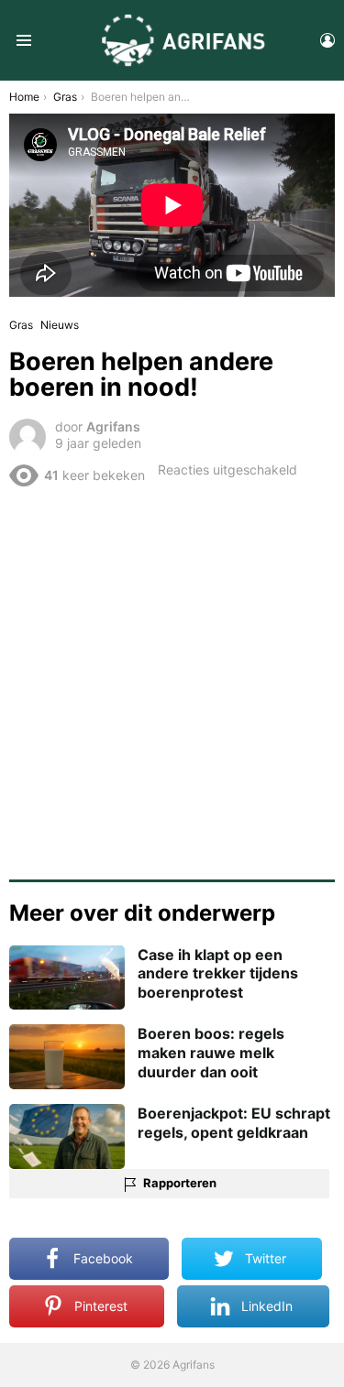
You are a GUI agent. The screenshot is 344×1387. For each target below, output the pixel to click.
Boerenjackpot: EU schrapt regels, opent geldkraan (234, 1122)
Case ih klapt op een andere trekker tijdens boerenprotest (218, 973)
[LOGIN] (327, 40)
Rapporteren (179, 1182)
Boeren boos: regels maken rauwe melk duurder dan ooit (211, 1052)
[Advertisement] (172, 676)
